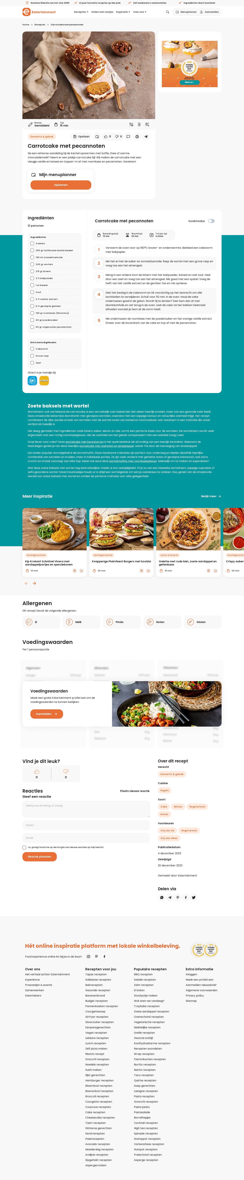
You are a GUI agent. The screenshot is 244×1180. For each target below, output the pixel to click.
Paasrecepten (94, 1139)
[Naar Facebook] (104, 957)
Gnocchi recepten (97, 1059)
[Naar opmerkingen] (128, 137)
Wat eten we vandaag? (149, 1001)
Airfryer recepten (96, 1017)
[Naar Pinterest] (96, 957)
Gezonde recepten (97, 990)
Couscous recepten (98, 1107)
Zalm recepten (144, 985)
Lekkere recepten (97, 1038)
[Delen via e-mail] (146, 137)
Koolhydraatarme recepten (152, 1043)
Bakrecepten (94, 985)
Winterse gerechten (98, 1128)
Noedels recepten (97, 1064)
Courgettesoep (95, 1011)
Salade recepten (145, 980)
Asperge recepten (146, 1160)
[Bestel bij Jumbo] (44, 380)
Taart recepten (95, 1123)
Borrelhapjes (142, 1117)
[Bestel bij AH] (32, 380)
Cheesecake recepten (100, 1117)
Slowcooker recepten (99, 1022)
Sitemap (191, 1001)
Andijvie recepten (96, 1155)
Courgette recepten (98, 1102)
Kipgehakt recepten (98, 1160)
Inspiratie (122, 12)
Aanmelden (212, 12)
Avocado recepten (97, 1144)
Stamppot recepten (147, 1139)
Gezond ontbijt (143, 1038)
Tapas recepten (96, 974)
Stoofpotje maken (146, 995)
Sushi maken (93, 1070)
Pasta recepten (144, 1096)
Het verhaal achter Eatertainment (47, 974)
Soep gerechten (144, 1086)
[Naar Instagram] (88, 957)
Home (25, 24)
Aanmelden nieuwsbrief (201, 985)
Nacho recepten (145, 1070)
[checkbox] (211, 221)
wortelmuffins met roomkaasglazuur (133, 461)
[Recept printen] (137, 137)
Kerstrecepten (95, 1133)
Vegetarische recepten (149, 1022)
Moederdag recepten (99, 1149)
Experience (32, 980)
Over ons (138, 12)
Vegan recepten (96, 1033)
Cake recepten (95, 1112)
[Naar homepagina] (39, 12)
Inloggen (191, 974)
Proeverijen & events (38, 985)
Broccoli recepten (97, 1096)
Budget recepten (96, 1001)
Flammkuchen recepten (150, 1059)
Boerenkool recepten (99, 1091)
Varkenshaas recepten (149, 1144)
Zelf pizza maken (96, 1049)
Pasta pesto (142, 1107)
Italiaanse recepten (98, 980)
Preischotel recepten (148, 1155)
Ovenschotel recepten (149, 1017)
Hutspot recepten (146, 1149)
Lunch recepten (95, 1043)
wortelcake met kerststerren (84, 442)
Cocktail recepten (146, 1123)
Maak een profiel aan (199, 980)
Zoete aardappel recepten (151, 1011)
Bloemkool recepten (98, 1086)
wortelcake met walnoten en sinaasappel (106, 446)
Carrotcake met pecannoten (67, 24)
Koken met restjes (102, 12)
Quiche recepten (145, 1080)
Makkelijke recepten (147, 1027)
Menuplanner (189, 12)
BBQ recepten (143, 974)
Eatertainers (33, 995)
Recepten (80, 12)
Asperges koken (95, 1165)
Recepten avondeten (148, 1049)
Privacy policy (195, 995)
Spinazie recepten (146, 1133)
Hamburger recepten (99, 1080)
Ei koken (139, 990)
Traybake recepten (147, 1006)
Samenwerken (34, 990)
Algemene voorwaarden (201, 990)
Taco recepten (144, 1075)
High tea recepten (146, 1128)
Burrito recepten (145, 1064)
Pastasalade (142, 1112)
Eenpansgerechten (98, 1027)
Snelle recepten (144, 1033)
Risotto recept (94, 1054)
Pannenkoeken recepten (101, 1006)
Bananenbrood (95, 995)
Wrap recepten (144, 1054)
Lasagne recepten (146, 1091)
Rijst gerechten (95, 1075)
